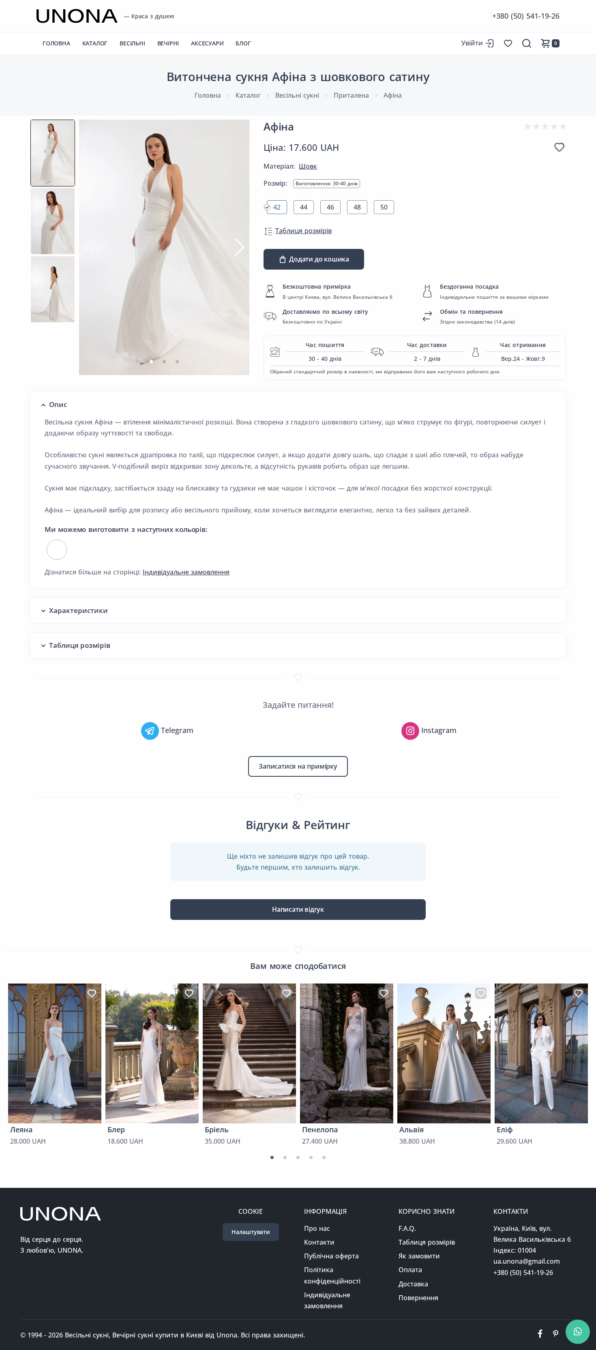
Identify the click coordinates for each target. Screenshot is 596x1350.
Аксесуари (207, 43)
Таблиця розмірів (303, 230)
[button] (151, 361)
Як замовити (419, 1255)
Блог (243, 43)
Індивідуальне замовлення (186, 572)
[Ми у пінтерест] (555, 1335)
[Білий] (57, 550)
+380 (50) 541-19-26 (526, 16)
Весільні (132, 43)
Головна (56, 43)
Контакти (319, 1242)
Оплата (410, 1269)
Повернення (418, 1297)
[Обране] (559, 147)
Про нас (317, 1228)
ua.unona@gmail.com (526, 1261)
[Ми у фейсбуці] (540, 1335)
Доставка (413, 1283)
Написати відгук (298, 909)
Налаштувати (251, 1232)
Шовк (308, 166)
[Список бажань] (508, 43)
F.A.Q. (407, 1228)
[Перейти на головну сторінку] (77, 16)
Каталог (95, 43)
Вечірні (168, 43)
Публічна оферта (331, 1255)
